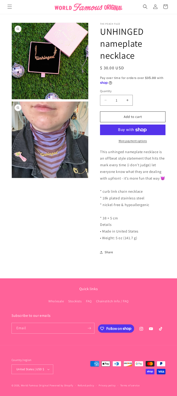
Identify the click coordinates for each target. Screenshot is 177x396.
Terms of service (130, 385)
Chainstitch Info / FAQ (112, 301)
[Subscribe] (89, 328)
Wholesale (56, 301)
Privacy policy (107, 385)
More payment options (133, 141)
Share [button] (109, 252)
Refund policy (86, 385)
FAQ (89, 301)
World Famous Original (35, 385)
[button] (10, 7)
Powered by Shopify (61, 385)
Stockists (75, 301)
